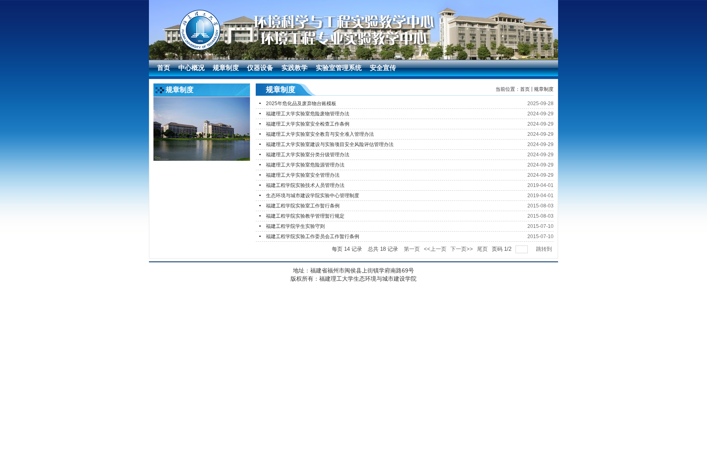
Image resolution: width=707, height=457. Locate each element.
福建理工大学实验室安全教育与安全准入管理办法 (320, 134)
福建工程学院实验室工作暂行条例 (303, 206)
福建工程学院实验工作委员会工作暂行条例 (312, 236)
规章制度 (544, 89)
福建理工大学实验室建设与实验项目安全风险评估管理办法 (330, 144)
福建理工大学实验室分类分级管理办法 (307, 155)
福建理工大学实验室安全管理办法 (303, 175)
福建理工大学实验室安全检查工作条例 (307, 124)
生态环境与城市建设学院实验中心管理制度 (312, 195)
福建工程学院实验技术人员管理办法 (305, 185)
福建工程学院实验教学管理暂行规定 (305, 216)
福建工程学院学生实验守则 (295, 226)
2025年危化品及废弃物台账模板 (301, 103)
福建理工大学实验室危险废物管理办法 (307, 114)
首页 (525, 89)
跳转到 (545, 249)
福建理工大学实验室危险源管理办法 (305, 165)
